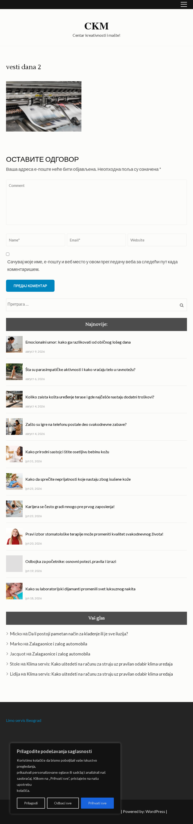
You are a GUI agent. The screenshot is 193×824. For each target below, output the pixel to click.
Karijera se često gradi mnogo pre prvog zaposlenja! (70, 506)
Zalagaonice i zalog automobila (58, 643)
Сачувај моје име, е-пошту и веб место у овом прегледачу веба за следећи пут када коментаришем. (92, 265)
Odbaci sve (63, 803)
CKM (96, 25)
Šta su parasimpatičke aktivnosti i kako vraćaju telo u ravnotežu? (80, 369)
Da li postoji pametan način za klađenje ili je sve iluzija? (78, 633)
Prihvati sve (97, 803)
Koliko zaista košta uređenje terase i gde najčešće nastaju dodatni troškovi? (89, 396)
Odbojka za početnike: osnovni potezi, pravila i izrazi (70, 561)
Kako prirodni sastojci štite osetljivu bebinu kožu (67, 451)
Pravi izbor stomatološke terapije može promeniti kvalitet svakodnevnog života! (94, 533)
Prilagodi (31, 803)
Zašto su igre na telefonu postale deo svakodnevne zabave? (76, 424)
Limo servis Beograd (23, 720)
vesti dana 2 (23, 67)
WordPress (155, 811)
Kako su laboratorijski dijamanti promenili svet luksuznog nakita (80, 588)
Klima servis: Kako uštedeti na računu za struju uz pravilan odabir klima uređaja (99, 664)
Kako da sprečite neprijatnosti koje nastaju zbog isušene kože (78, 479)
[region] (65, 778)
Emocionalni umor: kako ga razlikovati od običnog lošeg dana (78, 342)
